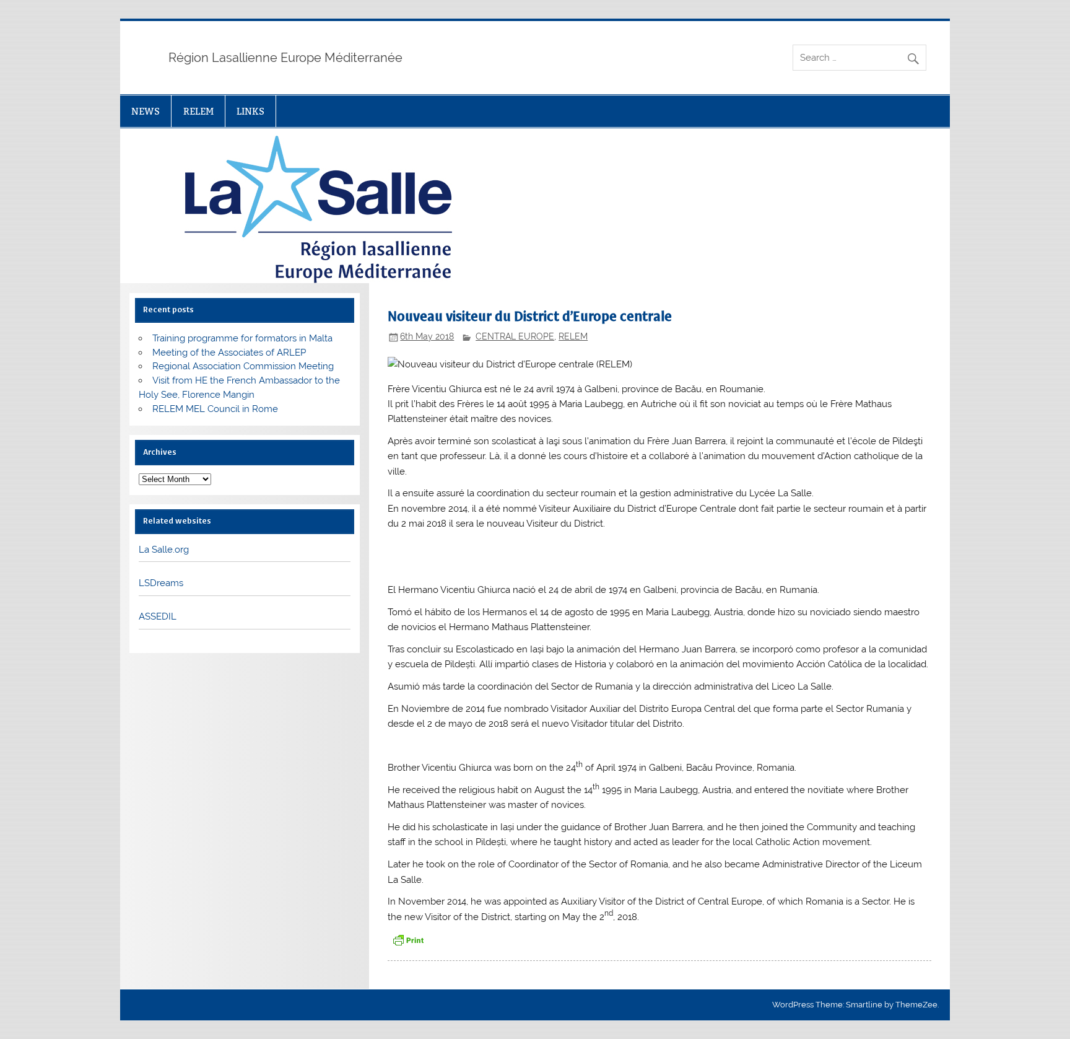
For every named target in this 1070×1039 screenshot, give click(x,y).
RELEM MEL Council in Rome (215, 408)
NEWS (145, 111)
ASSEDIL (157, 616)
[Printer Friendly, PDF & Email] (408, 939)
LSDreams (161, 583)
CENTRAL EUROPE (515, 336)
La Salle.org (164, 549)
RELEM (198, 111)
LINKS (250, 111)
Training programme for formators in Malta (242, 338)
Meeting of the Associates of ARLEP (229, 352)
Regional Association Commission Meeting (243, 366)
